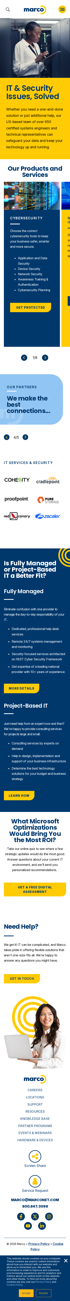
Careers (35, 1090)
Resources (35, 1111)
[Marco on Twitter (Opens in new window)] (35, 1216)
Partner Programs (35, 1126)
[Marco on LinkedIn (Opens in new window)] (42, 1226)
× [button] (65, 1260)
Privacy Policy (43, 1281)
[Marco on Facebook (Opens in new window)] (21, 1216)
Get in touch (22, 978)
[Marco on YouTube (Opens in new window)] (28, 1226)
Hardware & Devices (35, 1140)
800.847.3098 (35, 1206)
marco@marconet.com (35, 1200)
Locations (35, 1097)
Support (35, 1104)
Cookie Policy (14, 1284)
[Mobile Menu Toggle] (62, 9)
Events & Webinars (35, 1133)
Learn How (19, 796)
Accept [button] (26, 1293)
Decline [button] (43, 1293)
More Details (21, 688)
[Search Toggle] (8, 9)
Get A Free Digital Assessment (35, 889)
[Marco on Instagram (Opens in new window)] (49, 1216)
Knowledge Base (35, 1119)
